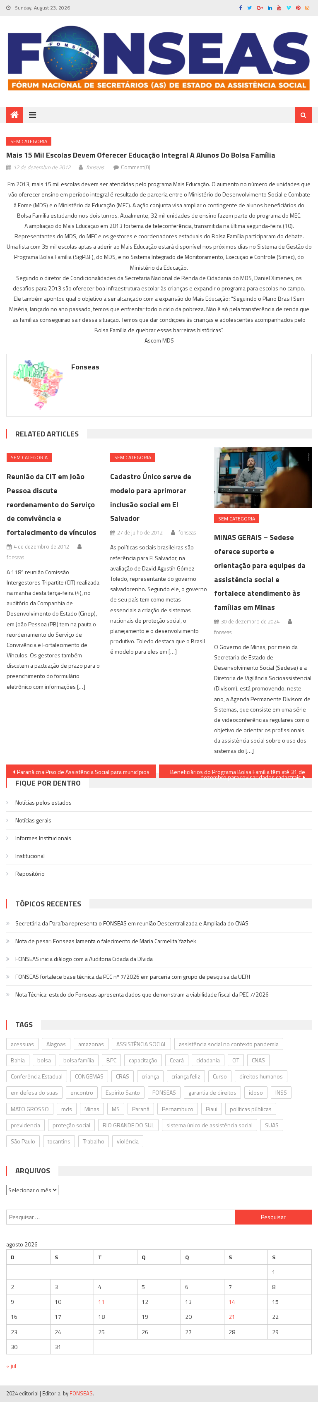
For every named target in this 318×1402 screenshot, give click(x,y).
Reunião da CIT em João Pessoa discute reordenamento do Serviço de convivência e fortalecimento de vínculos (51, 504)
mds (66, 1109)
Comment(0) (135, 167)
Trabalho (93, 1141)
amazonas (91, 1044)
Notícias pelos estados (43, 802)
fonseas (95, 167)
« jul (11, 1365)
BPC (111, 1060)
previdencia (25, 1125)
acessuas (22, 1044)
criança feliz (185, 1076)
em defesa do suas (34, 1092)
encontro (81, 1092)
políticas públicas (251, 1109)
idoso (256, 1092)
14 (232, 1301)
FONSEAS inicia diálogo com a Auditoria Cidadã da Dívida (84, 958)
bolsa (44, 1060)
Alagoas (56, 1044)
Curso (220, 1076)
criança (150, 1076)
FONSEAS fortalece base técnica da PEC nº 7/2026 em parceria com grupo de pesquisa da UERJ (132, 976)
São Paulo (23, 1141)
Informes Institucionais (43, 838)
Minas (91, 1109)
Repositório (30, 873)
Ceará (177, 1060)
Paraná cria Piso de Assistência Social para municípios (83, 771)
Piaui (211, 1109)
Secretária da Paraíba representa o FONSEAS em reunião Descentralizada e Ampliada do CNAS (131, 923)
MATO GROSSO (30, 1109)
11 (101, 1301)
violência (128, 1141)
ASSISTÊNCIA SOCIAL (141, 1044)
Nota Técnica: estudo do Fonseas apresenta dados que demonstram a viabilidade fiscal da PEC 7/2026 (142, 994)
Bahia (18, 1060)
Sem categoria (28, 141)
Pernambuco (177, 1109)
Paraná (140, 1109)
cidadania (208, 1060)
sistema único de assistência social (209, 1125)
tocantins (59, 1141)
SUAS (272, 1125)
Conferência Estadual (37, 1076)
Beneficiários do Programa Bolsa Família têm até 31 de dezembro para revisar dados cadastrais (237, 772)
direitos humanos (261, 1076)
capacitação (143, 1060)
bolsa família (78, 1060)
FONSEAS (164, 1092)
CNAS (258, 1060)
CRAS (122, 1076)
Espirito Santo (123, 1092)
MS (116, 1109)
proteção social (71, 1125)
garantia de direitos (212, 1092)
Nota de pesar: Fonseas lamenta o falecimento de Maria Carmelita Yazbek (105, 941)
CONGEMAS (89, 1076)
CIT (235, 1060)
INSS (281, 1092)
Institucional (30, 855)
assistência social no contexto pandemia (229, 1044)
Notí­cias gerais (33, 820)
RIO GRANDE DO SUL (128, 1125)
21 (232, 1316)
